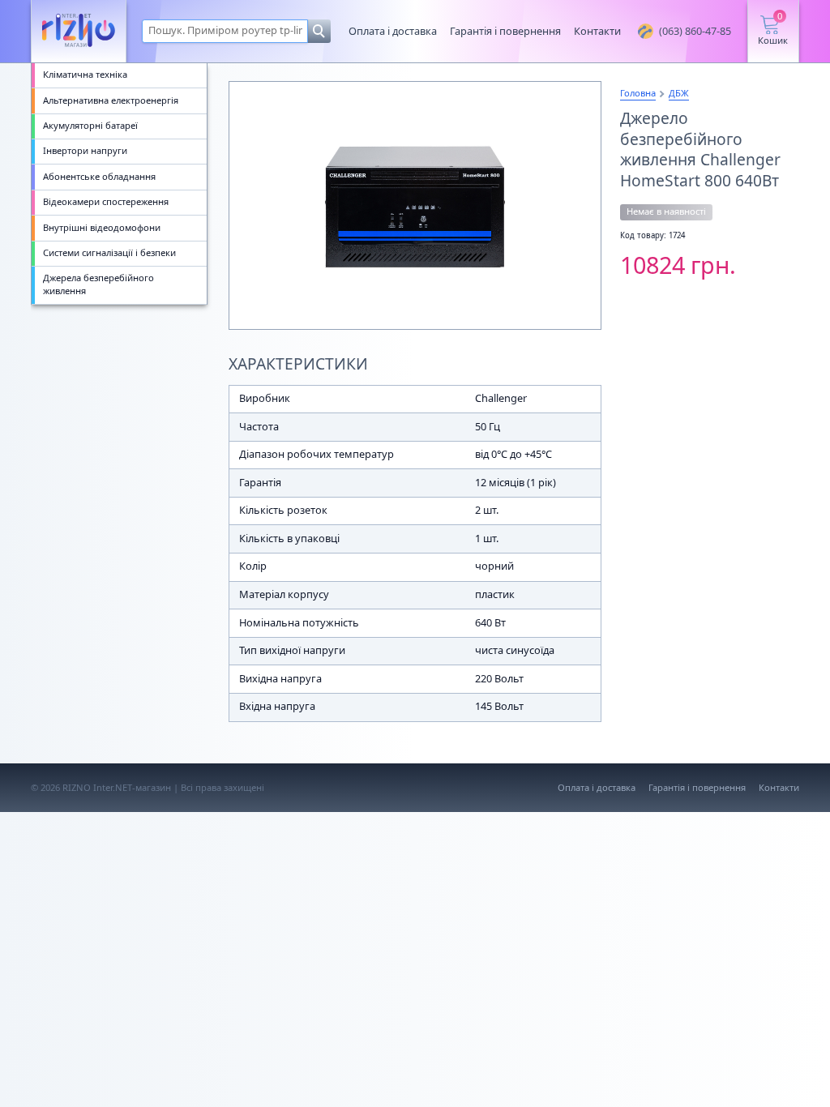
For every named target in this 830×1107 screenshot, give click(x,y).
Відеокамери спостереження (106, 201)
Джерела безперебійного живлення (98, 284)
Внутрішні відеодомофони (101, 227)
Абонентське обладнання (99, 176)
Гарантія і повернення (505, 31)
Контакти (597, 31)
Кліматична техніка (85, 74)
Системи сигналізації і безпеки (109, 252)
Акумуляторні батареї (90, 125)
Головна (638, 93)
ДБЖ (679, 93)
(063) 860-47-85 (695, 31)
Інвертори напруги (85, 150)
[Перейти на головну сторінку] (78, 31)
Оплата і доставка (393, 31)
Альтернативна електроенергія (110, 100)
